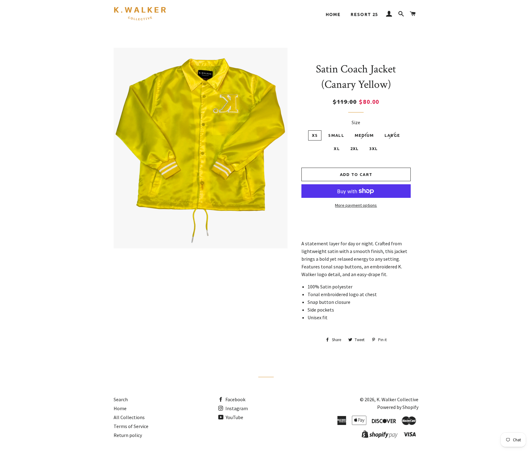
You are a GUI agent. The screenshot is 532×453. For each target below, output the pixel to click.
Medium (364, 135)
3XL (373, 148)
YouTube (234, 417)
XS (315, 135)
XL (337, 148)
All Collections (129, 417)
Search (121, 399)
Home (333, 14)
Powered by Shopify (397, 407)
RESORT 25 (364, 14)
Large (392, 135)
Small (336, 135)
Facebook (234, 399)
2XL (354, 148)
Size (356, 122)
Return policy (128, 435)
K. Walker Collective (397, 399)
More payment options (356, 205)
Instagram (236, 408)
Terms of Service (131, 426)
